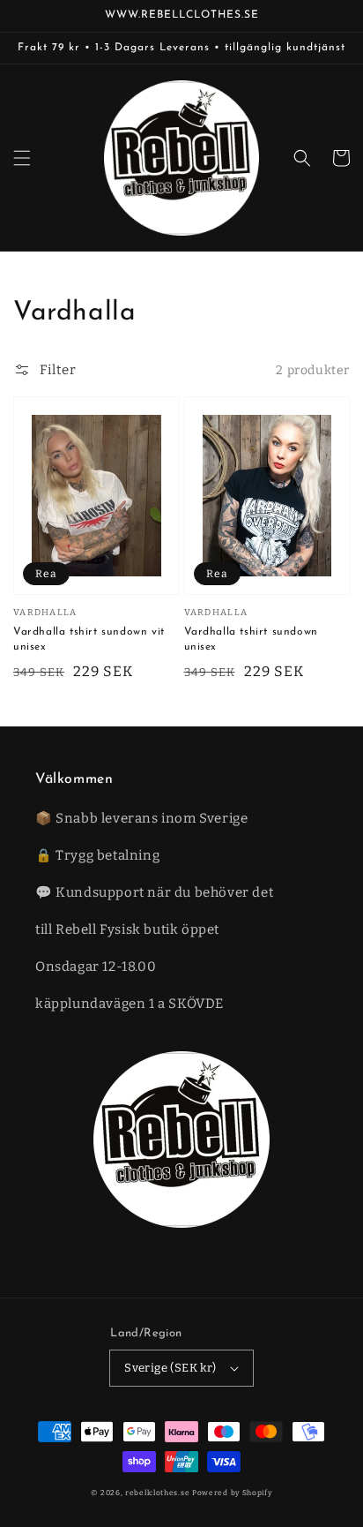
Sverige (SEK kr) (170, 1367)
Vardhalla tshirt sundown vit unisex (89, 639)
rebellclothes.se (157, 1492)
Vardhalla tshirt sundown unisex (251, 639)
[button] (22, 158)
